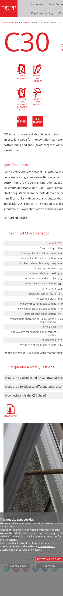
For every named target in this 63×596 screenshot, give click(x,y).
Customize (49, 565)
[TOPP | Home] (9, 8)
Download (10, 415)
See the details (19, 565)
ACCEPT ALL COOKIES (49, 559)
